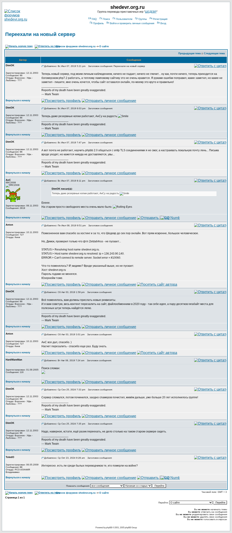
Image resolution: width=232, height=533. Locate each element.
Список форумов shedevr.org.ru (76, 46)
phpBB (109, 527)
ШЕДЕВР (151, 11)
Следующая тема (214, 53)
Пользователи (124, 19)
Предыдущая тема (189, 53)
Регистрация (160, 19)
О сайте (104, 46)
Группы (142, 19)
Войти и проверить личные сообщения (132, 23)
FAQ (94, 19)
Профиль (98, 23)
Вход (163, 23)
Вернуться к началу (18, 100)
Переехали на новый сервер (40, 34)
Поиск (106, 19)
